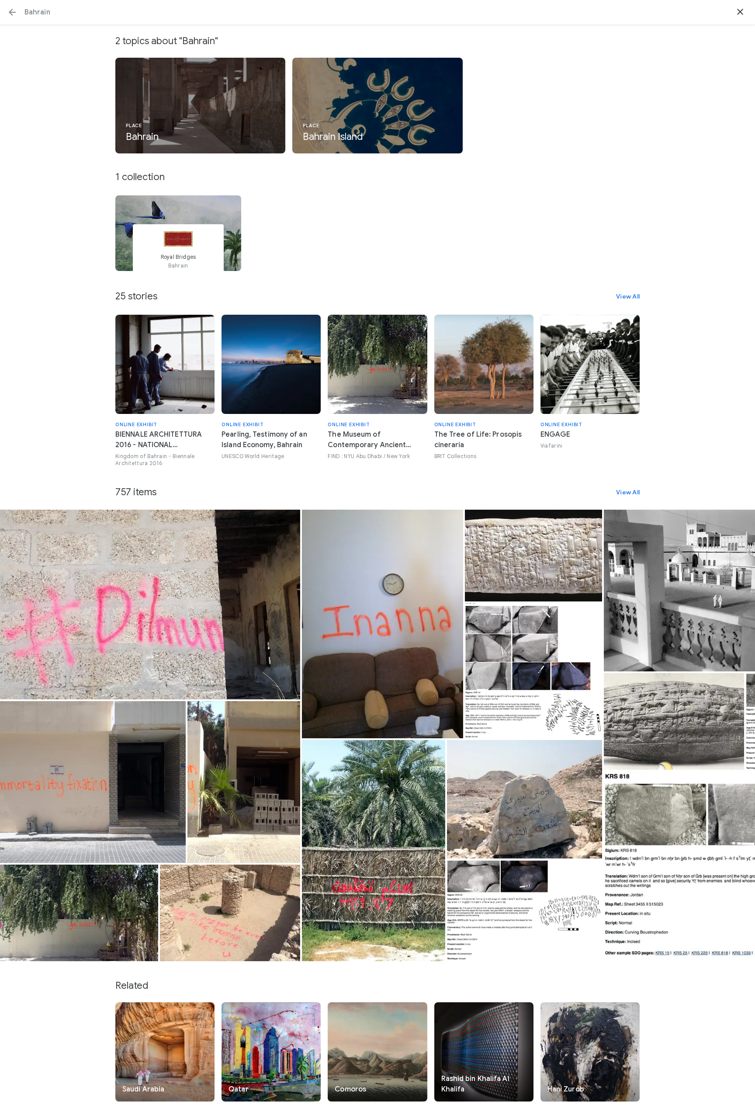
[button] (12, 12)
